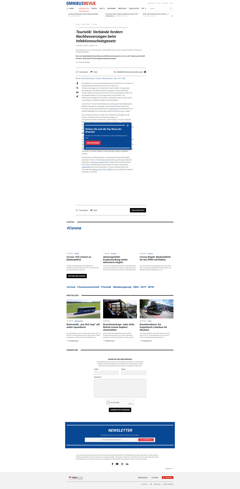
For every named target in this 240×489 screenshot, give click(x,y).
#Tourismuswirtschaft (88, 287)
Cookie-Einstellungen (168, 484)
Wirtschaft (113, 109)
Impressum (144, 484)
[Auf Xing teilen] (77, 96)
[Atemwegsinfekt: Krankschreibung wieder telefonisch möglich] (120, 241)
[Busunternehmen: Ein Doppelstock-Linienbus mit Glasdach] (156, 308)
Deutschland (86, 167)
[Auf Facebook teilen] (77, 83)
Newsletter (151, 3)
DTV (123, 167)
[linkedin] (127, 464)
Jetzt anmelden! (93, 143)
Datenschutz (157, 484)
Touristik (95, 24)
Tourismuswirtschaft (97, 162)
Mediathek (122, 8)
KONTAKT (165, 3)
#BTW (151, 287)
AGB (151, 484)
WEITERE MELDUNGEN (76, 276)
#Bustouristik (78, 321)
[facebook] (112, 464)
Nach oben (168, 468)
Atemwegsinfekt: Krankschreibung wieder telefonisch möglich (115, 260)
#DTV (143, 287)
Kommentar (97, 377)
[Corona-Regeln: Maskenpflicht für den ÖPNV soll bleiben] (156, 241)
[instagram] (122, 464)
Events (94, 8)
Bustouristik (97, 169)
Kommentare (83, 72)
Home (78, 24)
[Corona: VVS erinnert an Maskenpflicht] (83, 241)
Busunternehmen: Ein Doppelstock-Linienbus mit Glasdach (153, 327)
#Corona (74, 228)
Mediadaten (143, 477)
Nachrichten (84, 8)
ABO (171, 3)
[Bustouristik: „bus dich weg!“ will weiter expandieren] (83, 308)
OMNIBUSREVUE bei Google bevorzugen (130, 72)
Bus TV (102, 8)
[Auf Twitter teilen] (77, 87)
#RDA (136, 287)
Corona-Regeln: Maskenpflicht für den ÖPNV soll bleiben (155, 258)
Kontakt (155, 477)
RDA (109, 169)
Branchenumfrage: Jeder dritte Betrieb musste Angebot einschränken (118, 327)
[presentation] (172, 16)
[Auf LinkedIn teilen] (77, 92)
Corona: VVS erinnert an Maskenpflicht (79, 258)
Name (123, 369)
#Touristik (106, 287)
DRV (127, 157)
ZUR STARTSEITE (138, 210)
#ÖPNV (77, 253)
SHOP (159, 3)
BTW (106, 162)
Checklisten (134, 8)
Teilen (95, 72)
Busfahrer (111, 8)
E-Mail (96, 369)
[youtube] (117, 464)
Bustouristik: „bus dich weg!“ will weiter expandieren (83, 325)
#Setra (150, 321)
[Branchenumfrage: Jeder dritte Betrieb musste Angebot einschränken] (120, 308)
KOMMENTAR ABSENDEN (120, 410)
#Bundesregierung (122, 287)
